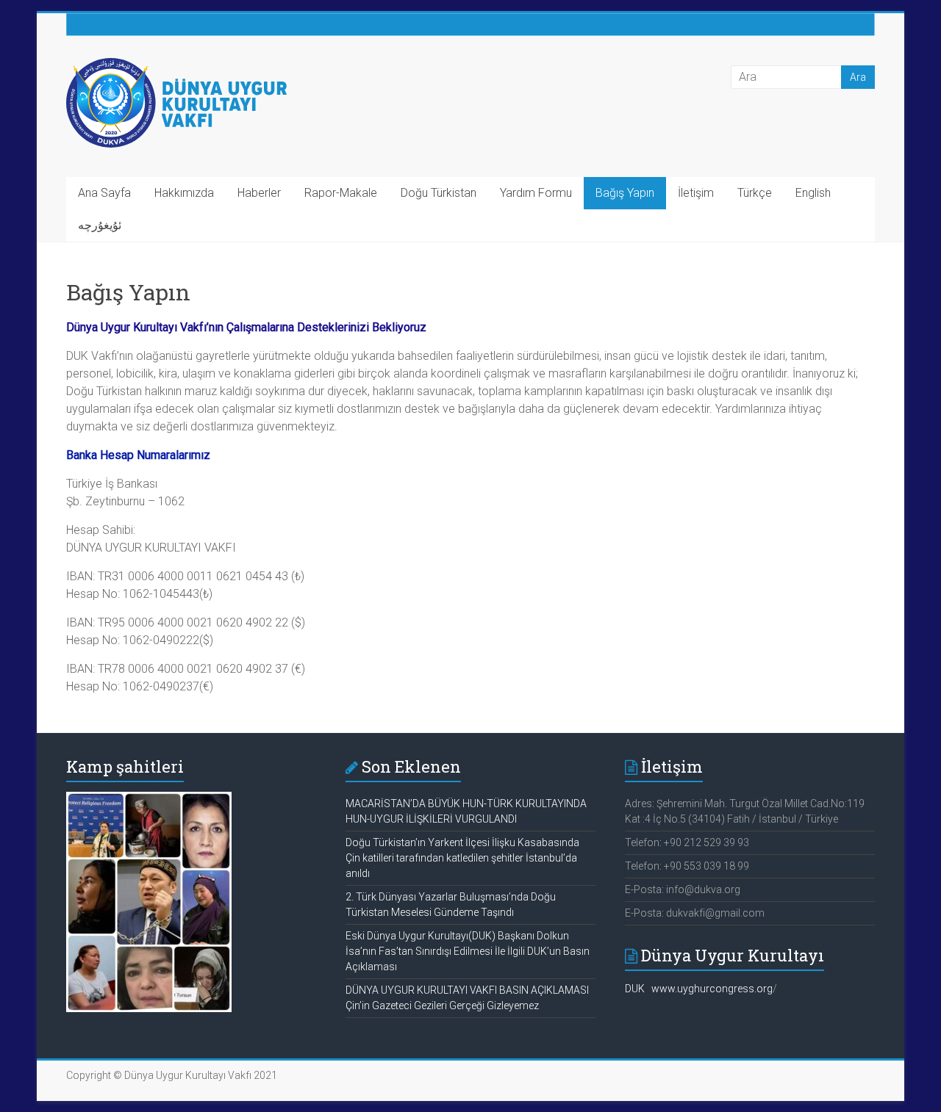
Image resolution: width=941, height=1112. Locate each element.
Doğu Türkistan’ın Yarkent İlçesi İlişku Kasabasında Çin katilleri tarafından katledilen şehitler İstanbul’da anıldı (462, 858)
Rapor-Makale (340, 193)
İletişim (696, 193)
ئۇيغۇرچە (99, 225)
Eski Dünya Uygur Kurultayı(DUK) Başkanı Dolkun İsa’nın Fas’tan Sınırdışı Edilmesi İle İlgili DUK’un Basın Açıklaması (468, 951)
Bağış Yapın (624, 193)
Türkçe (754, 193)
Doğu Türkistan (438, 193)
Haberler (259, 193)
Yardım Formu (536, 193)
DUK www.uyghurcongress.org (699, 988)
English (813, 193)
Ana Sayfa (104, 193)
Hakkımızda (184, 193)
